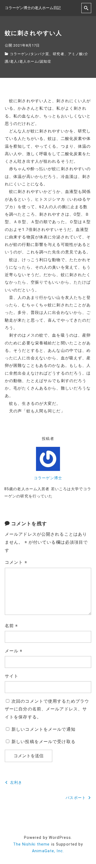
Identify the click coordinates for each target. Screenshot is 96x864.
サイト (11, 676)
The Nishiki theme (31, 844)
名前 (11, 625)
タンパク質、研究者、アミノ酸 (56, 54)
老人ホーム (28, 61)
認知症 (45, 61)
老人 (14, 61)
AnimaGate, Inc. (48, 851)
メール (14, 650)
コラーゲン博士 (48, 478)
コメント (16, 562)
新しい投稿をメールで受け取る (43, 741)
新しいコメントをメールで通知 (43, 729)
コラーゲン (19, 54)
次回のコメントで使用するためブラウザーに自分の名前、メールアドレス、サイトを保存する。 (47, 709)
